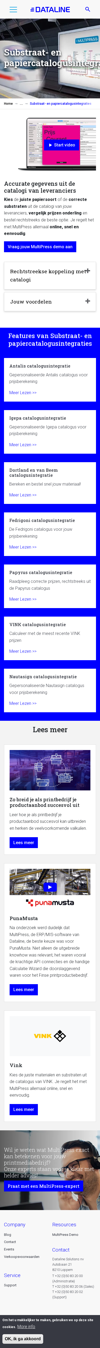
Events (9, 1249)
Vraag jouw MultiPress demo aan (40, 246)
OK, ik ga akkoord (23, 1339)
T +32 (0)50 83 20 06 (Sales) (73, 1286)
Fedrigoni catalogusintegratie (50, 534)
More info (26, 1326)
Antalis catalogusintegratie (50, 380)
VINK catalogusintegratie (50, 638)
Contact (10, 1242)
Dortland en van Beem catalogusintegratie (50, 483)
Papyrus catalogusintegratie (50, 586)
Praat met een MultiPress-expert (43, 1186)
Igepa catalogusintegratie (50, 432)
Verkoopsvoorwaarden (21, 1257)
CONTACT (61, 1250)
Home (8, 104)
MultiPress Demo (65, 1235)
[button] (13, 10)
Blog (7, 1235)
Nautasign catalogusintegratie (50, 690)
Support (10, 1285)
